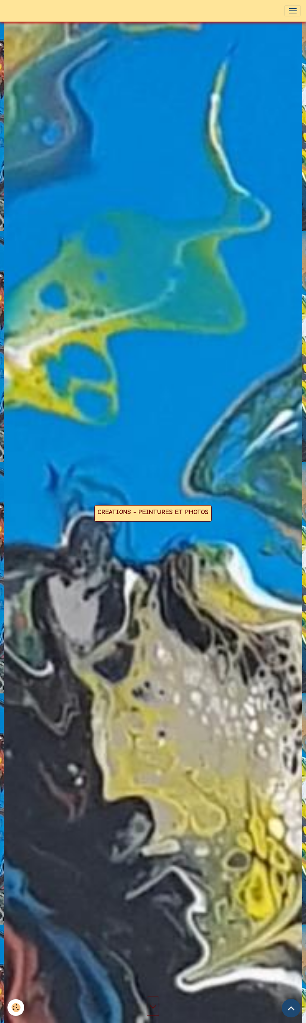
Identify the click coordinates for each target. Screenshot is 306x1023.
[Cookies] (15, 1007)
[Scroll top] (291, 1008)
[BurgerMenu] (292, 10)
